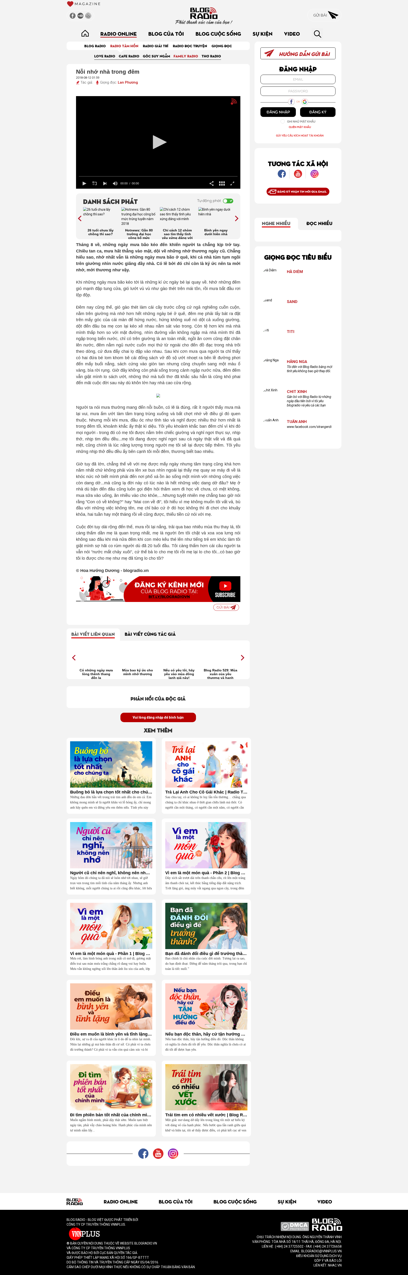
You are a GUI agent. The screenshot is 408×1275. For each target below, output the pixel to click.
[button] (158, 142)
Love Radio (104, 56)
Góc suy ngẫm (156, 56)
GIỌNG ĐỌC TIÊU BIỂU (298, 257)
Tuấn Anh (297, 421)
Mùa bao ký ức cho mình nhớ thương (137, 672)
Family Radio (186, 56)
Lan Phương (128, 82)
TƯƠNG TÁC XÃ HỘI (298, 163)
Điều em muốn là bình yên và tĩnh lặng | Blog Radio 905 (111, 1034)
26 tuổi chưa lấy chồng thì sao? (101, 232)
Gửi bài (320, 15)
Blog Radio (95, 45)
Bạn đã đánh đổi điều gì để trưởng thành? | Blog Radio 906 (206, 953)
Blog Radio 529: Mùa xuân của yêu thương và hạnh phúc (220, 673)
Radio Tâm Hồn (124, 45)
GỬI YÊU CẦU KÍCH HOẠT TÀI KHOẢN (299, 135)
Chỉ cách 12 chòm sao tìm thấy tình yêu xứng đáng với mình (177, 233)
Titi (290, 331)
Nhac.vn (334, 1265)
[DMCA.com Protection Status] (294, 1226)
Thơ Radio (211, 56)
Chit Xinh (297, 391)
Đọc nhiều (319, 223)
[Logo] (225, 103)
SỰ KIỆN (262, 33)
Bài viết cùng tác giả (150, 634)
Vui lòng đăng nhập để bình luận (158, 717)
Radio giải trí (155, 45)
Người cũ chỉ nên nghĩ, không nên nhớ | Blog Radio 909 (111, 873)
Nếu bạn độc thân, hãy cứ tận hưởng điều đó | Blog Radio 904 (206, 1034)
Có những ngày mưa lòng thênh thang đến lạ (96, 673)
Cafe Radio (129, 56)
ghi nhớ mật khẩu (301, 121)
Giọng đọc (222, 45)
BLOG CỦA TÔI (166, 33)
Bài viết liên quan (93, 634)
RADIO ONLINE (118, 33)
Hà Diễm (295, 271)
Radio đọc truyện (190, 45)
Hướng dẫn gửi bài (304, 53)
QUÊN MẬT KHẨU (300, 127)
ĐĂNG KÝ (318, 112)
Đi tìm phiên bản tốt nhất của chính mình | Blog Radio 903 (111, 1115)
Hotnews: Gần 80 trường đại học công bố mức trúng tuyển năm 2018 (139, 233)
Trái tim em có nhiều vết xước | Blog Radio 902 (206, 1115)
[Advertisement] (158, 1176)
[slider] (158, 176)
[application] (158, 142)
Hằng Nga (297, 361)
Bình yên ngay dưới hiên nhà (216, 232)
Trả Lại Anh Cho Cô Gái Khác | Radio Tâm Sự (206, 792)
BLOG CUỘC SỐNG (218, 33)
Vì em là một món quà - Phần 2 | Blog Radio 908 (206, 873)
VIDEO (292, 33)
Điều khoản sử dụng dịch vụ (319, 1256)
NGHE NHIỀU (276, 223)
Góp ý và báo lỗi (328, 1260)
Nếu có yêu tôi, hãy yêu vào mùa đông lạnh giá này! (179, 673)
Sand (292, 301)
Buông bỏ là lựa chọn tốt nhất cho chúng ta (111, 792)
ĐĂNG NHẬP (278, 112)
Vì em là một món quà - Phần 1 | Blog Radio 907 (111, 953)
